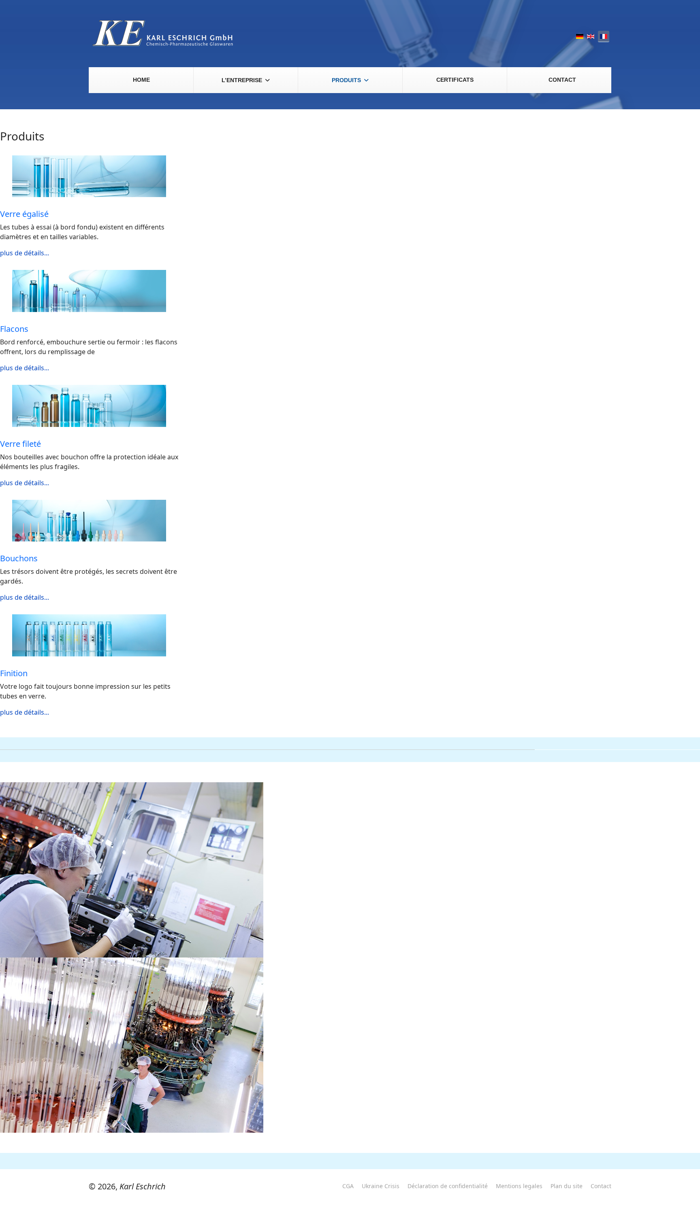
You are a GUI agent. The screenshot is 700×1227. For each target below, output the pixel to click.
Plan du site (567, 1186)
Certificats (455, 79)
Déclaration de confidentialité (448, 1186)
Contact (562, 79)
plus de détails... (24, 252)
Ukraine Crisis (380, 1186)
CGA (348, 1186)
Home (141, 79)
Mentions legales (519, 1186)
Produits (346, 80)
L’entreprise (242, 80)
